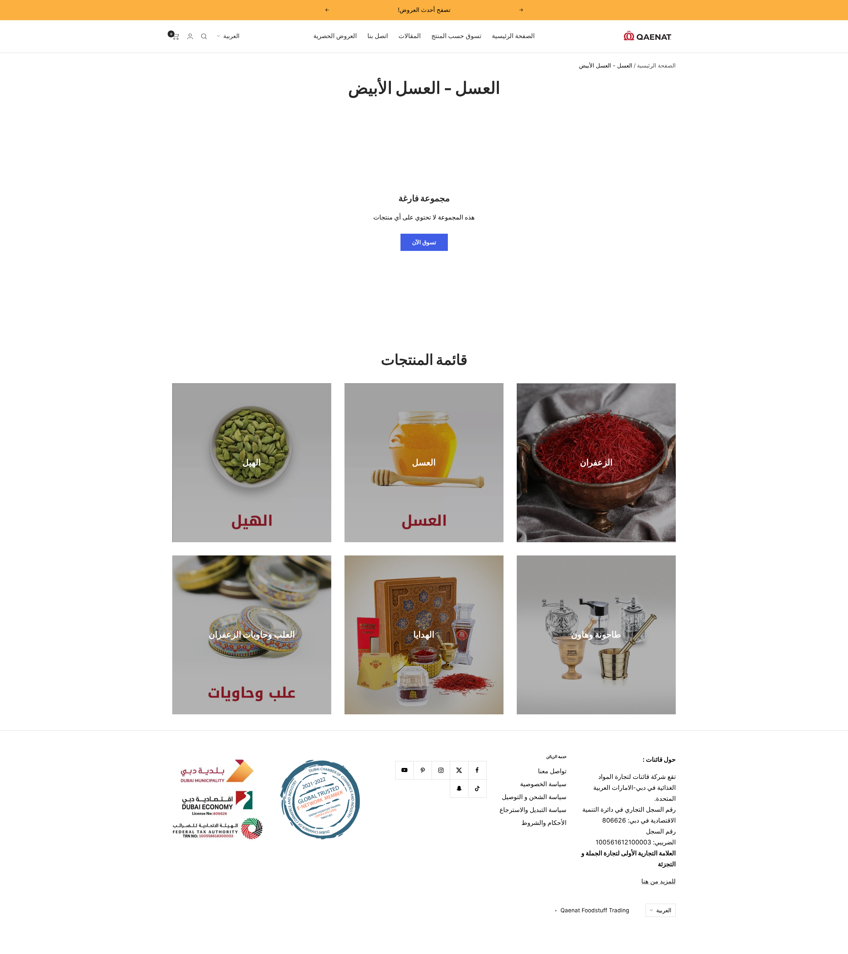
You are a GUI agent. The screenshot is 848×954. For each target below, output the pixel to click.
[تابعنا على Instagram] (441, 770)
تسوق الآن (424, 242)
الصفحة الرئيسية (513, 36)
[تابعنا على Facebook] (477, 770)
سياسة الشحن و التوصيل (534, 797)
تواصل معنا (552, 771)
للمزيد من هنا (658, 881)
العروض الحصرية (335, 36)
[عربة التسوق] (175, 36)
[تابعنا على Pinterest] (422, 770)
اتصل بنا (377, 36)
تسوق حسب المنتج (456, 36)
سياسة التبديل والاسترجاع (533, 810)
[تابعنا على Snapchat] (459, 788)
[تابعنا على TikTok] (477, 788)
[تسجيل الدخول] (190, 36)
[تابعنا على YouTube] (404, 770)
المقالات (409, 36)
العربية (231, 35)
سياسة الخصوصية (543, 784)
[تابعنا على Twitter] (459, 770)
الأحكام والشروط (543, 823)
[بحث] (204, 36)
